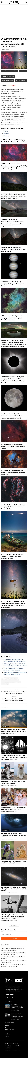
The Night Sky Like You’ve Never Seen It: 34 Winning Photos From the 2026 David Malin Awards (14, 888)
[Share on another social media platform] (23, 71)
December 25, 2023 (5, 49)
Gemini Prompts (8, 1047)
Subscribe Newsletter (21, 80)
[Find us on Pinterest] (12, 998)
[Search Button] (26, 2)
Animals (4, 778)
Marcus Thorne (5, 733)
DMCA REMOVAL (14, 1043)
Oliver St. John (5, 785)
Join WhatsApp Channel (7, 80)
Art (5, 1027)
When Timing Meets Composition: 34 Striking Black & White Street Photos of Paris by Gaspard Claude (12, 916)
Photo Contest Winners (15, 682)
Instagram (6, 133)
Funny (6, 1033)
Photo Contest (5, 682)
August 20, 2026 (13, 920)
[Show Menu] (1, 2)
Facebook (6, 136)
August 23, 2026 (13, 759)
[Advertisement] (14, 19)
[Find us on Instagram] (10, 998)
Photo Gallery (5, 684)
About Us (7, 1043)
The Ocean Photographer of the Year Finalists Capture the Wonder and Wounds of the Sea (13, 835)
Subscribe (14, 938)
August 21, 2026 (13, 892)
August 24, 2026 (13, 733)
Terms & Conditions (17, 1045)
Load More (14, 925)
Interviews (7, 1034)
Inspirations (5, 726)
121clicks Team (11, 85)
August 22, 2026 (13, 785)
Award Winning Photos (7, 680)
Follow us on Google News (8, 76)
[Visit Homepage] (14, 2)
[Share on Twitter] (14, 71)
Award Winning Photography (10, 677)
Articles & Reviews (9, 1029)
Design (6, 1031)
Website (6, 131)
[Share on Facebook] (5, 71)
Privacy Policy (8, 1045)
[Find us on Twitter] (7, 998)
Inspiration (16, 680)
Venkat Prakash (5, 759)
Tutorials (7, 1036)
